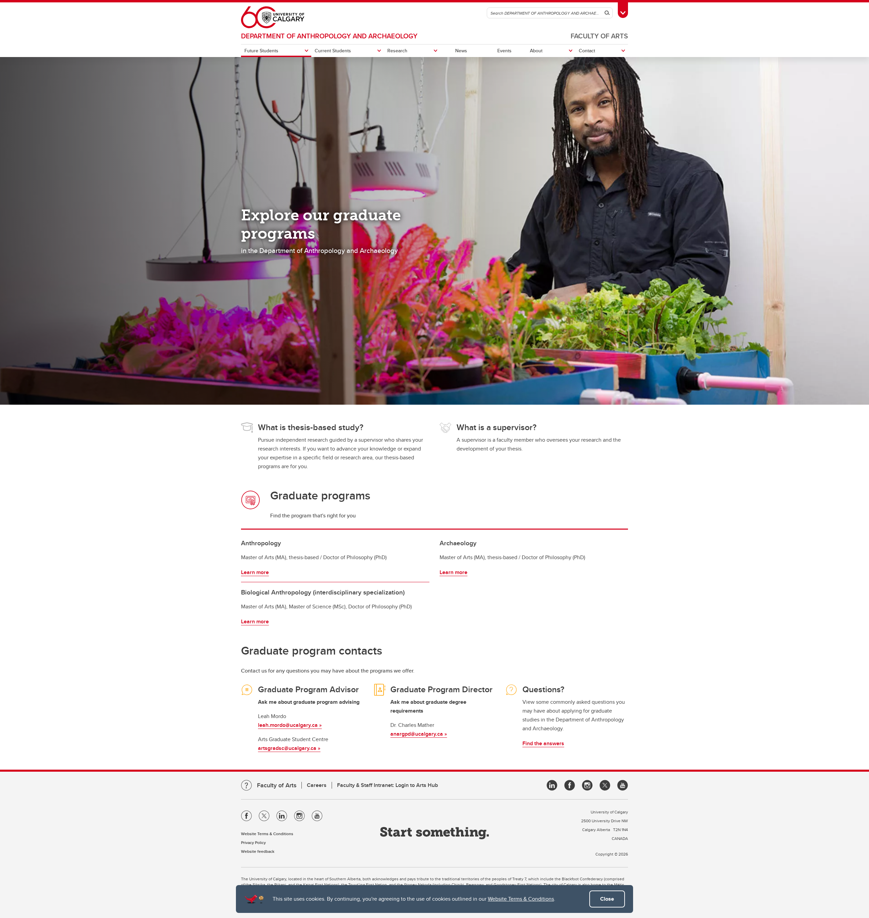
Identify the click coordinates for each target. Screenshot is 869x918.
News (461, 50)
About (536, 50)
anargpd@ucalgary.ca (417, 734)
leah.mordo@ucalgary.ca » (290, 725)
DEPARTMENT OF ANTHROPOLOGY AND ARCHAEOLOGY (329, 36)
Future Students (261, 50)
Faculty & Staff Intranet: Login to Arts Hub (387, 785)
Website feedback (257, 851)
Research (397, 50)
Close (607, 899)
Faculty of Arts (599, 36)
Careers (317, 785)
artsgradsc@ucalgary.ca (287, 748)
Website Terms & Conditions (521, 899)
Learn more (255, 572)
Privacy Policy (253, 842)
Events (504, 50)
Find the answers (543, 743)
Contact (587, 50)
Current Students (333, 50)
